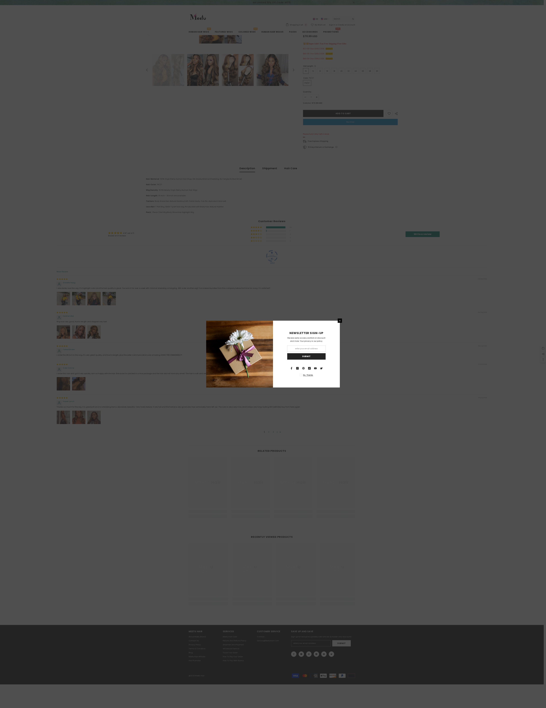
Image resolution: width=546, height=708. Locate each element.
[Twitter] (321, 368)
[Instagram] (297, 368)
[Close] (340, 321)
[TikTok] (309, 368)
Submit (306, 356)
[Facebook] (291, 368)
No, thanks (308, 375)
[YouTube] (315, 368)
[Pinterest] (303, 368)
